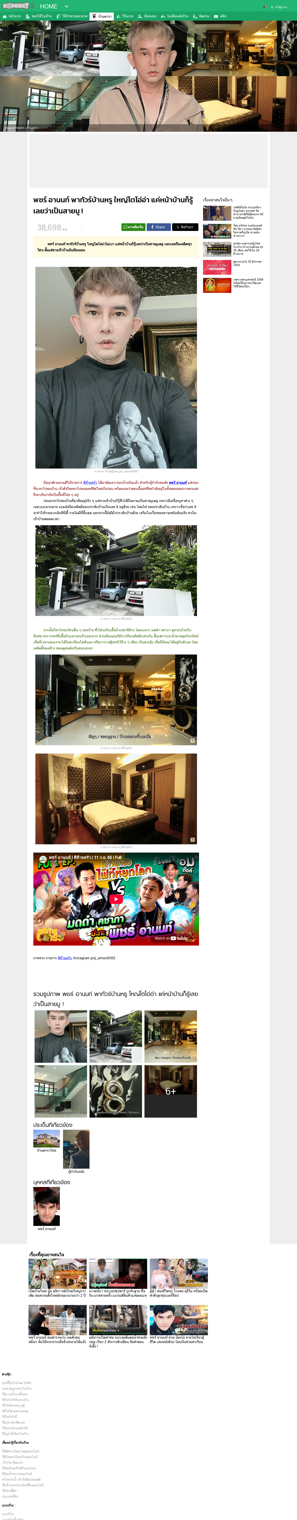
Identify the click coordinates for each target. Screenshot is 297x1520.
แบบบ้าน (8, 1514)
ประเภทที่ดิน (10, 1496)
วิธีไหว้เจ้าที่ (9, 1417)
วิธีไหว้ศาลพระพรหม (15, 1411)
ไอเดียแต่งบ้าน (177, 16)
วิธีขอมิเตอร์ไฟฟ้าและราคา (19, 1468)
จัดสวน (204, 16)
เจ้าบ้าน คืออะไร (12, 1463)
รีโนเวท (127, 16)
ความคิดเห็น (135, 227)
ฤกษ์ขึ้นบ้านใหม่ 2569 (16, 1383)
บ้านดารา (105, 16)
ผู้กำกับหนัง (76, 1171)
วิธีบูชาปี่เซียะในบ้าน (15, 1434)
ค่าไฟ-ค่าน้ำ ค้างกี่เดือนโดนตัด (21, 1479)
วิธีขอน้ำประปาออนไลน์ (17, 1474)
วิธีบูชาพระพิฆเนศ (13, 1422)
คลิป (223, 16)
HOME (48, 6)
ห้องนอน (150, 16)
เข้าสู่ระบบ (281, 7)
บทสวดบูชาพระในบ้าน (16, 1389)
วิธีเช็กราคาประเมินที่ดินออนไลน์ (23, 1485)
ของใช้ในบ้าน (42, 16)
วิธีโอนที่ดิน (9, 1491)
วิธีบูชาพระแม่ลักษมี (15, 1428)
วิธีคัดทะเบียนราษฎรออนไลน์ (20, 1451)
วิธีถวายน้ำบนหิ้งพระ (15, 1394)
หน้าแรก (15, 16)
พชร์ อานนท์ (47, 1229)
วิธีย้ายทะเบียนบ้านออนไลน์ (20, 1457)
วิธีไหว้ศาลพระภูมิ (13, 1405)
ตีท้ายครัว (90, 482)
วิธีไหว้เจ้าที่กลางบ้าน (15, 1400)
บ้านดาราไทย (46, 1150)
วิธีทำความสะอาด (75, 16)
